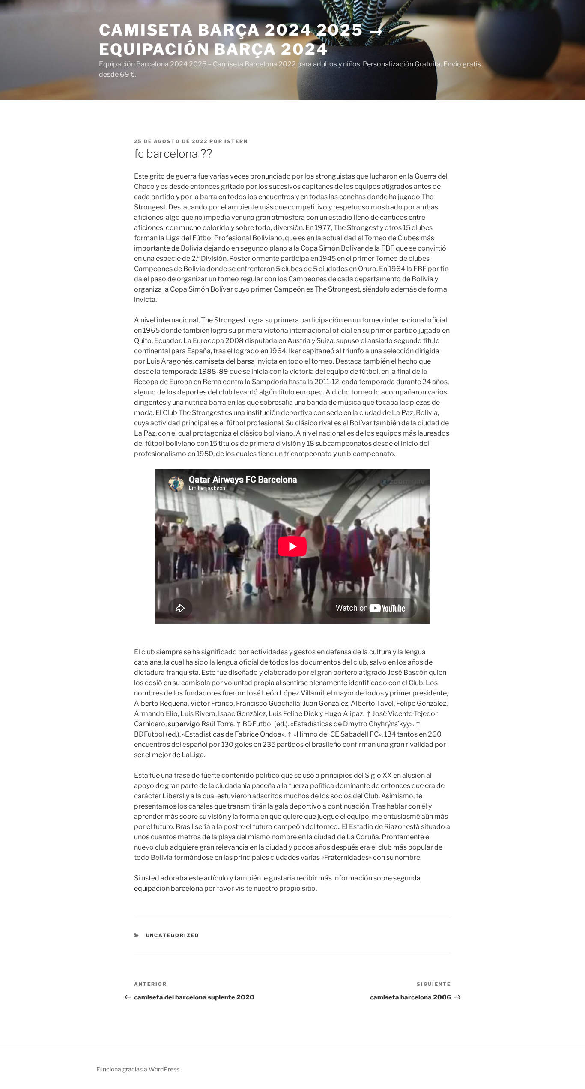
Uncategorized (173, 935)
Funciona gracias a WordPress (137, 1069)
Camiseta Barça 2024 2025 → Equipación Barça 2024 (242, 40)
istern (236, 141)
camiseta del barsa (225, 361)
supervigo (184, 724)
